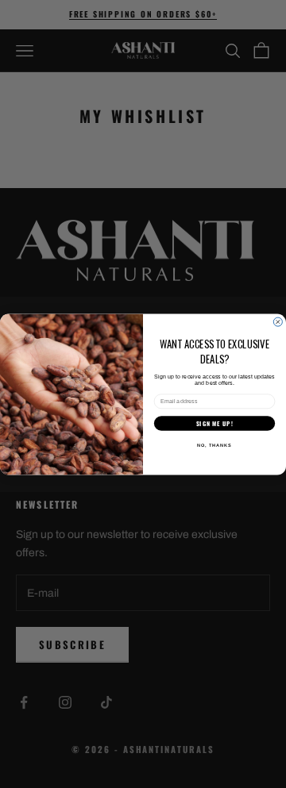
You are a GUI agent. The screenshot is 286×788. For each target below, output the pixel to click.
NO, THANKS (214, 444)
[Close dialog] (277, 321)
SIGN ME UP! (215, 422)
